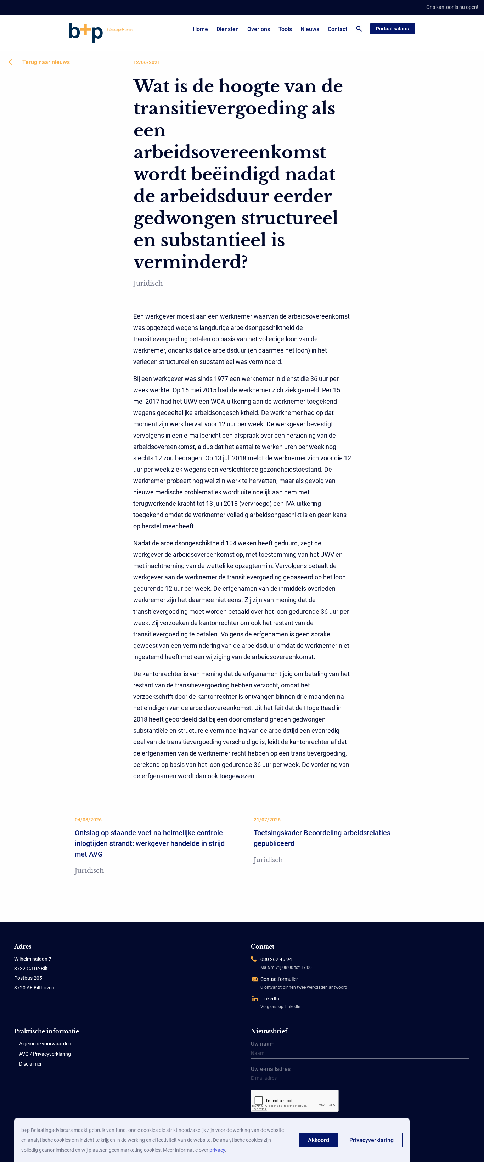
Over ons (258, 29)
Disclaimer (30, 1064)
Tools (285, 29)
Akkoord (318, 1140)
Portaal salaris (392, 29)
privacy (217, 1150)
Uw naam (263, 1044)
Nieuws (309, 29)
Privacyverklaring (371, 1140)
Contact (337, 29)
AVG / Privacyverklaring (45, 1054)
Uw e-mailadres (271, 1069)
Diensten (227, 29)
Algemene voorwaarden (45, 1043)
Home (200, 29)
